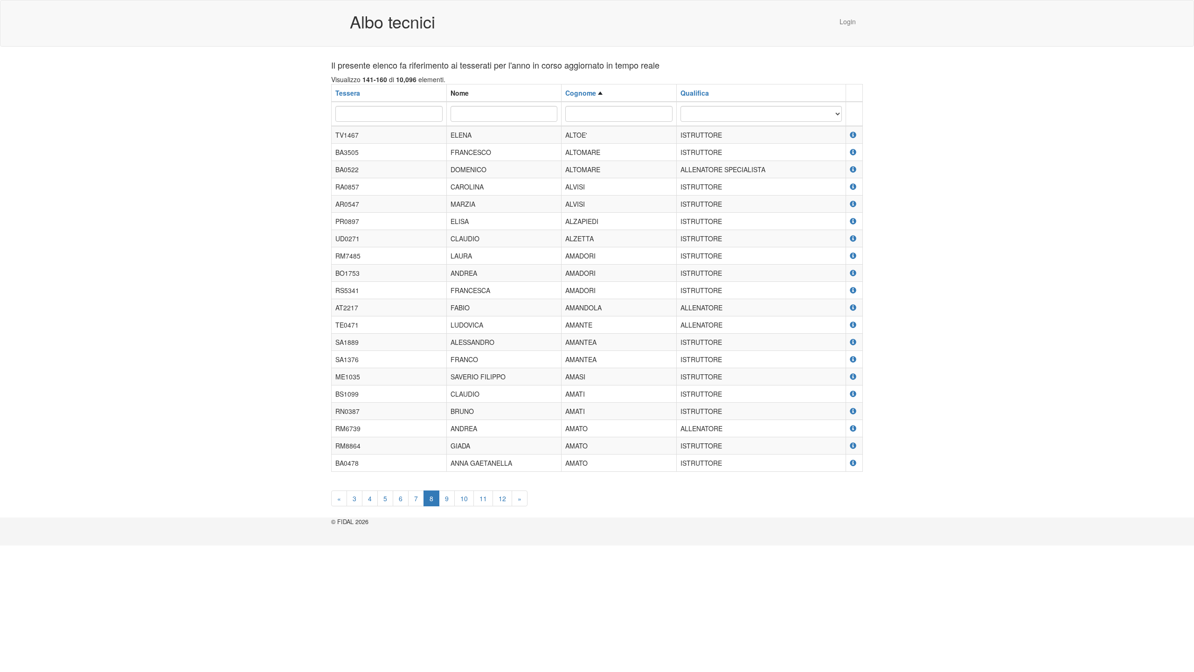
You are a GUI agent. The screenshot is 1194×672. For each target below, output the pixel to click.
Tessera (347, 93)
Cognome (580, 93)
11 (483, 498)
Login (848, 21)
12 (502, 498)
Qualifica (694, 93)
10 (464, 498)
